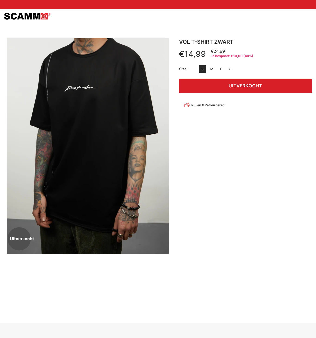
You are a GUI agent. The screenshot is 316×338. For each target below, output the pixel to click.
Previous (12, 146)
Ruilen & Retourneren (208, 105)
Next (164, 146)
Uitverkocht (245, 86)
